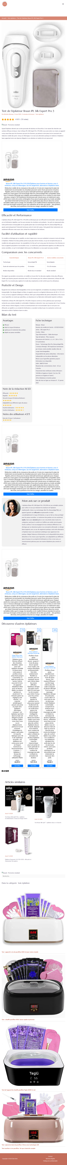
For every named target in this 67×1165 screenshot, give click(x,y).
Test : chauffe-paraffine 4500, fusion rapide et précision (18, 1019)
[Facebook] (2, 771)
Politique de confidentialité (50, 1161)
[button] (11, 125)
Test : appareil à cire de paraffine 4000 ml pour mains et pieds (20, 952)
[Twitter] (4, 771)
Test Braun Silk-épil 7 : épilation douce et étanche (48, 822)
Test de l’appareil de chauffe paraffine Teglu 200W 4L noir (19, 1090)
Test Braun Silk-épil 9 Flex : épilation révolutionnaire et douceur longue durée (16, 817)
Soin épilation (39, 114)
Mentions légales (50, 1158)
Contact (50, 1156)
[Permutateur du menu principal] (63, 4)
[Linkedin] (8, 771)
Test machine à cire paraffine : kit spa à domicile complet (18, 1148)
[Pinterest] (6, 771)
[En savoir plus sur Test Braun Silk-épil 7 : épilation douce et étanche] (48, 801)
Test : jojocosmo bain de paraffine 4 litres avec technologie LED (20, 1145)
